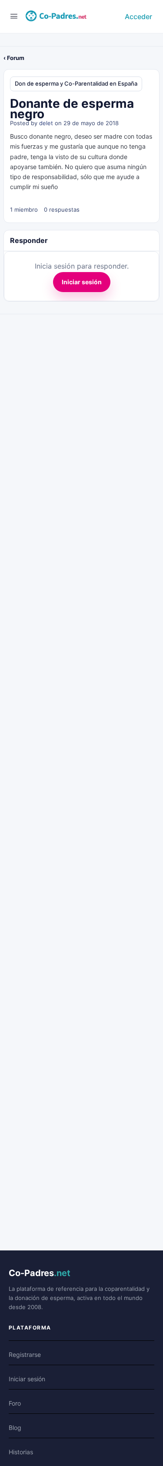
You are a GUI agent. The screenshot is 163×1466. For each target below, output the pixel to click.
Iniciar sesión (82, 282)
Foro (15, 1403)
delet (46, 123)
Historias (21, 1452)
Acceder (138, 16)
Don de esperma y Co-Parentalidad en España (76, 83)
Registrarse (25, 1354)
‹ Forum (13, 57)
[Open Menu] (14, 16)
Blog (15, 1427)
